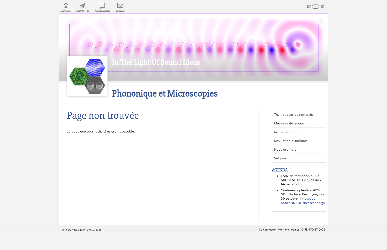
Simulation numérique (290, 140)
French (320, 6)
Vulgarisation (284, 158)
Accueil (66, 11)
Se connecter (267, 229)
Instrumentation (286, 132)
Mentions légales (288, 229)
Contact (121, 11)
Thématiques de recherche (294, 114)
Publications (102, 11)
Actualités (82, 11)
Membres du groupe (289, 123)
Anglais (311, 6)
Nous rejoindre (285, 149)
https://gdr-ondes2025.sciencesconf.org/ (303, 200)
